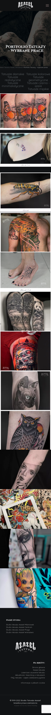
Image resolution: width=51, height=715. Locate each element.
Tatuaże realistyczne (13, 78)
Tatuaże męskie (38, 89)
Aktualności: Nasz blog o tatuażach (30, 675)
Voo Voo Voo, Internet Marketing (28, 705)
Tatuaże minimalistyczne (13, 84)
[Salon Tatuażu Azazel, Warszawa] (25, 5)
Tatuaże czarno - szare (38, 84)
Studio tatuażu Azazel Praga (18, 630)
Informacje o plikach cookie (33, 683)
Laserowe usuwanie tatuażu (33, 672)
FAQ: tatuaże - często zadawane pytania (28, 678)
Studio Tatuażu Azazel (31, 700)
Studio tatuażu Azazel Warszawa (19, 632)
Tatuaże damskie (12, 74)
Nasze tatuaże (39, 670)
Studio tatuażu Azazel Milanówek (20, 625)
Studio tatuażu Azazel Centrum (19, 627)
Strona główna (38, 667)
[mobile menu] (47, 5)
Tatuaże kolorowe (38, 74)
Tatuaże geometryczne (38, 78)
